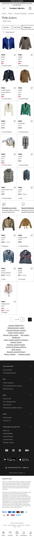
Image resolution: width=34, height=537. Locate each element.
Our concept (7, 370)
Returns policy (8, 389)
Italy (19, 526)
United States (20, 525)
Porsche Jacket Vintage (16, 345)
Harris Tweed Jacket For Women (16, 340)
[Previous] (12, 319)
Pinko (10, 13)
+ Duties (24, 194)
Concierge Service (9, 373)
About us (6, 430)
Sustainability (8, 433)
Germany (27, 525)
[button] (30, 8)
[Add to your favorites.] (15, 55)
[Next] (22, 319)
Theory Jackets (10, 354)
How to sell (7, 399)
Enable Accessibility (17, 1)
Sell (5, 395)
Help (5, 414)
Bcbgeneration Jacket (16, 328)
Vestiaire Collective (11, 427)
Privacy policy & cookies (16, 473)
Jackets (31, 13)
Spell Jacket (16, 349)
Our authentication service (12, 386)
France (5, 525)
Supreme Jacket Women (16, 352)
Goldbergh (16, 337)
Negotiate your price (9, 208)
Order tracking (8, 383)
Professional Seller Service (12, 408)
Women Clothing (20, 13)
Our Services (8, 366)
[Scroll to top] (30, 319)
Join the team (8, 439)
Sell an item (7, 405)
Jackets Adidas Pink (16, 325)
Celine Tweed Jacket (16, 333)
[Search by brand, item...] (4, 8)
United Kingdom (12, 525)
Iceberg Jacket (16, 342)
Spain (15, 526)
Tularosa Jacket (24, 354)
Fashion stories (8, 442)
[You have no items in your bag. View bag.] (30, 8)
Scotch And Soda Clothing (16, 347)
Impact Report (8, 436)
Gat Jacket (25, 335)
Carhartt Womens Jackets (16, 330)
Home (4, 13)
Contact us (7, 420)
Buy (4, 379)
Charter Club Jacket (10, 335)
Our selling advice (9, 402)
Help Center (7, 417)
